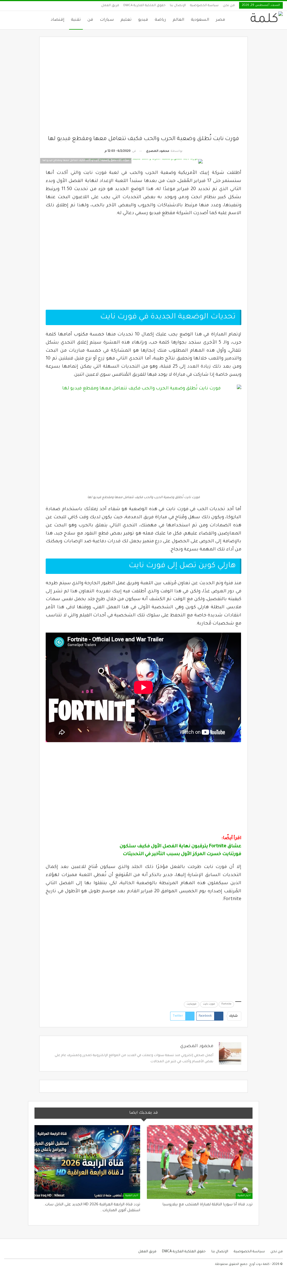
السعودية (200, 20)
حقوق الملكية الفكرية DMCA (144, 6)
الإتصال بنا (178, 6)
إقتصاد (57, 20)
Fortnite (226, 1004)
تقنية (76, 20)
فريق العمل (110, 6)
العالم (178, 20)
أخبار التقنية (244, 1195)
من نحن (229, 6)
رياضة (160, 20)
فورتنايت (191, 1004)
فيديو (143, 20)
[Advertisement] (143, 89)
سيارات (107, 20)
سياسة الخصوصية (204, 6)
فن (90, 20)
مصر (220, 20)
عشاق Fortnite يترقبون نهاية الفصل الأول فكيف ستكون (180, 846)
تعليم (126, 20)
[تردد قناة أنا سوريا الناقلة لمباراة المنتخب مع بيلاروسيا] (200, 1162)
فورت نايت (209, 1004)
